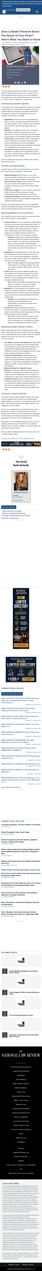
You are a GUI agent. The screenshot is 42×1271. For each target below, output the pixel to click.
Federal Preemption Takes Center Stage (15, 832)
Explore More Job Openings (9, 518)
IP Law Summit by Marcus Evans (21, 1015)
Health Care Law (21, 1138)
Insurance (21, 1148)
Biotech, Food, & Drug (21, 1100)
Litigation (21, 1161)
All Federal (10, 77)
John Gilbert (6, 865)
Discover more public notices (10, 787)
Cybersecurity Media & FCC (21, 1113)
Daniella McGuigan (8, 844)
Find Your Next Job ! (8, 507)
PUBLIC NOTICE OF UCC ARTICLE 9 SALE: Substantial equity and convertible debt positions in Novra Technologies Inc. (20, 700)
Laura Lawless (7, 855)
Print (15, 82)
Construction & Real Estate (21, 1108)
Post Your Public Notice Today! (12, 694)
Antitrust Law (21, 1092)
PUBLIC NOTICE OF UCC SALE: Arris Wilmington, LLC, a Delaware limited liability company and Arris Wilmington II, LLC (20, 780)
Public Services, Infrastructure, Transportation (21, 1165)
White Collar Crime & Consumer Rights (21, 1173)
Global (21, 1133)
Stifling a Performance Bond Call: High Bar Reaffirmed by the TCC (20, 862)
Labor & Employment (21, 1156)
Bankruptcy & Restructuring (21, 1096)
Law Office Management (13, 72)
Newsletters (21, 1075)
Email (16, 495)
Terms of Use (9, 1189)
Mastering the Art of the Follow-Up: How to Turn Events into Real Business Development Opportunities (21, 884)
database (10, 1193)
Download (22, 82)
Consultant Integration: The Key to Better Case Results (20, 824)
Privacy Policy (20, 1189)
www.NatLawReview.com (14, 1195)
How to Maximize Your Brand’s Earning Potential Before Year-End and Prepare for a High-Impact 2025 (19, 913)
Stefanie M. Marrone (11, 42)
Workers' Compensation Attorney (13, 513)
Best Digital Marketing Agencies (21, 1067)
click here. (16, 1258)
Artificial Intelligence (21, 1088)
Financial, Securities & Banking (21, 1129)
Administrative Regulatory (14, 75)
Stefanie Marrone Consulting (28, 42)
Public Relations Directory (21, 1083)
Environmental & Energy (21, 1121)
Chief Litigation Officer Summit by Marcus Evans (24, 993)
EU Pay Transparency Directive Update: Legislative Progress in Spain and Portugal (19, 841)
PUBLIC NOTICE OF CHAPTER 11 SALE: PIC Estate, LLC (20, 764)
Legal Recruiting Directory (21, 1071)
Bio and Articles (18, 500)
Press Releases (21, 1079)
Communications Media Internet (15, 70)
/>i (25, 82)
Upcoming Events (9, 952)
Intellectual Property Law (21, 1152)
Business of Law (21, 1104)
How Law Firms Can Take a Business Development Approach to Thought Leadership (19, 894)
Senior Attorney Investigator (12, 511)
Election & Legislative (21, 1117)
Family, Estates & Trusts (21, 1125)
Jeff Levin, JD (7, 826)
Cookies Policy (6, 6)
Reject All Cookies (23, 10)
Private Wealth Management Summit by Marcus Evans (23, 972)
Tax (21, 1169)
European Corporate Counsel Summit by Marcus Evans (24, 1035)
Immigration (21, 1142)
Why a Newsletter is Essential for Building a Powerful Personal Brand (20, 903)
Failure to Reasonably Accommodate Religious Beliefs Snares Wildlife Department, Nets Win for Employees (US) (20, 851)
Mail (19, 82)
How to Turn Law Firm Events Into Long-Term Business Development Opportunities (21, 874)
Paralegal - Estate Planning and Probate (16, 515)
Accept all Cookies (9, 10)
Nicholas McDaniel (8, 834)
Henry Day (14, 865)
